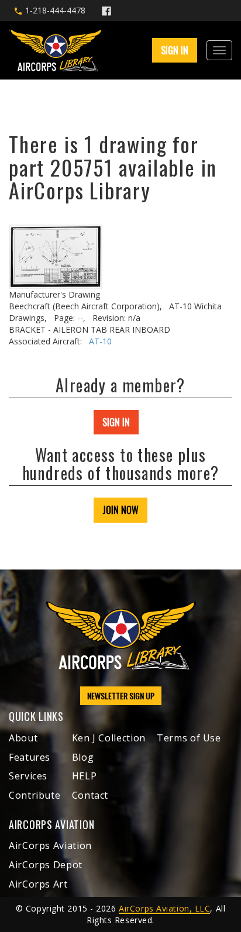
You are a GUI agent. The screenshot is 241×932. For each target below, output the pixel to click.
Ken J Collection (109, 737)
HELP (84, 775)
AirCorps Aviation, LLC (164, 908)
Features (29, 757)
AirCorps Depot (45, 864)
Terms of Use (189, 737)
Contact (90, 795)
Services (28, 775)
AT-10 (100, 341)
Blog (83, 757)
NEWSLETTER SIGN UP (120, 695)
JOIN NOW (120, 510)
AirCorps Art (38, 884)
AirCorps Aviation (50, 845)
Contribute (34, 795)
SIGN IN (116, 422)
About (23, 737)
